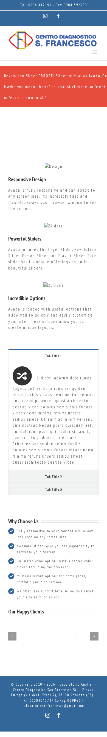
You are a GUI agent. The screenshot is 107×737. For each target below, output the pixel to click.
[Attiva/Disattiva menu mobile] (95, 52)
